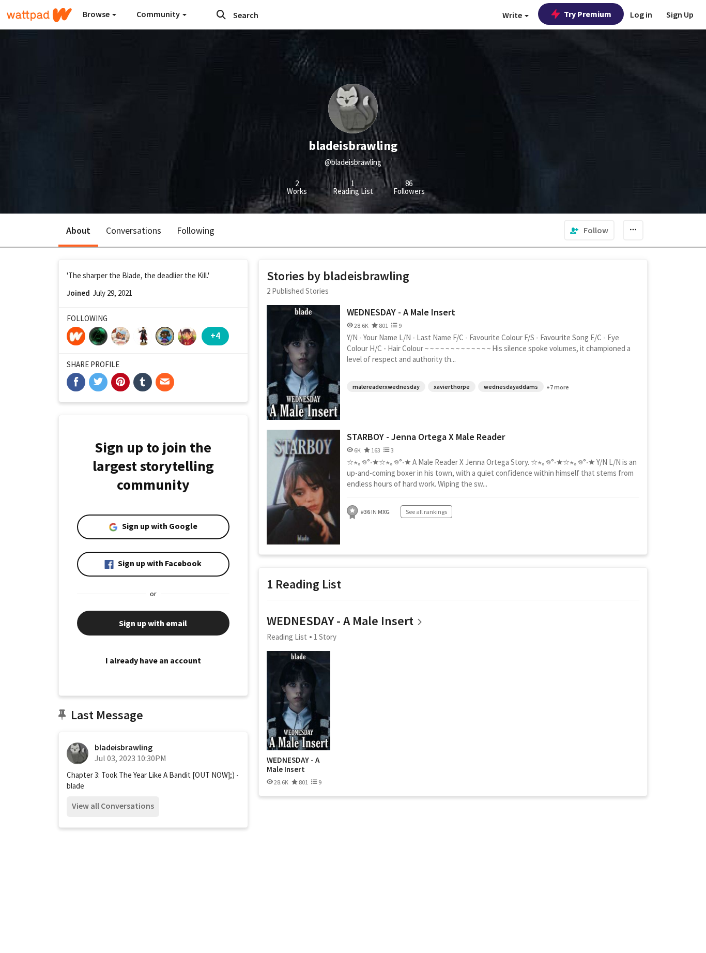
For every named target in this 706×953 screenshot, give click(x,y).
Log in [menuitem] (641, 14)
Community (158, 14)
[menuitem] (589, 230)
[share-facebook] (76, 382)
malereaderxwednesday (386, 386)
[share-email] (165, 382)
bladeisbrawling (123, 747)
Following (195, 230)
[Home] (39, 15)
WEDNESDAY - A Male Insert (401, 312)
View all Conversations (113, 805)
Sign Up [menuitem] (680, 14)
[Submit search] (221, 14)
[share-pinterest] (120, 382)
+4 (215, 335)
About (78, 230)
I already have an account (153, 660)
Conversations (133, 230)
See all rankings (426, 512)
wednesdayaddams (511, 386)
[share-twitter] (98, 382)
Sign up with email (153, 623)
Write (513, 15)
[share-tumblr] (142, 382)
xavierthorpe (452, 386)
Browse (97, 14)
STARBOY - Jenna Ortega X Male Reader (426, 437)
